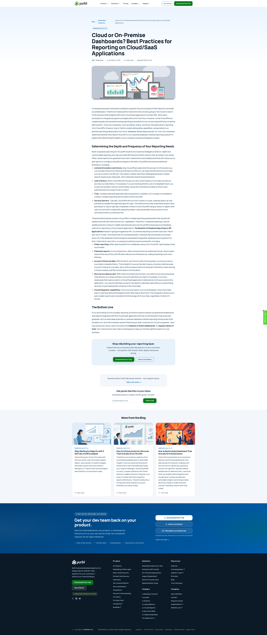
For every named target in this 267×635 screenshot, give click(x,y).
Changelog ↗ (118, 604)
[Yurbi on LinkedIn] (76, 598)
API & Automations (119, 587)
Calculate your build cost (175, 531)
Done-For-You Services (150, 580)
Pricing (125, 3)
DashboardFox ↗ (177, 604)
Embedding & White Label (122, 569)
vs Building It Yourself (150, 594)
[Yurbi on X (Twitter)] (73, 598)
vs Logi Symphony (148, 604)
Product (103, 3)
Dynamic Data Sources (121, 576)
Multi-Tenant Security (121, 573)
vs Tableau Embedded (150, 615)
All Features (117, 566)
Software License (179, 629)
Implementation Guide (150, 583)
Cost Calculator (177, 583)
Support (146, 3)
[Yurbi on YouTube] (80, 598)
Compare (134, 3)
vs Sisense (146, 601)
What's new (264, 316)
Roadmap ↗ (117, 607)
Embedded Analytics (102, 21)
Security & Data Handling (122, 593)
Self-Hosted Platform (120, 583)
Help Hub (174, 566)
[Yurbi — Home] (80, 3)
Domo (138, 125)
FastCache (117, 580)
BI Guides (174, 576)
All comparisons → (148, 618)
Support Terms (190, 629)
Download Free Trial (183, 3)
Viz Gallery (117, 597)
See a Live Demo (145, 359)
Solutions (114, 3)
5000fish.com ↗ (177, 608)
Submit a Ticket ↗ (177, 573)
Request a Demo (177, 601)
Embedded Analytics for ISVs (152, 566)
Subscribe (150, 400)
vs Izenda (145, 597)
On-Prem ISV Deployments (151, 573)
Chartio (132, 125)
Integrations (117, 590)
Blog (93, 22)
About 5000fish (176, 594)
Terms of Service (148, 629)
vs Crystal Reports (148, 608)
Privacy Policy (159, 629)
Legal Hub (139, 629)
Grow (147, 125)
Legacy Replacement (149, 576)
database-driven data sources (141, 131)
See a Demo (167, 3)
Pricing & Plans (118, 600)
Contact (174, 597)
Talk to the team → (133, 382)
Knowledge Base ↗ (178, 569)
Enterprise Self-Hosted (150, 569)
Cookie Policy (169, 629)
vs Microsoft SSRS (148, 611)
